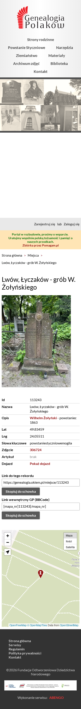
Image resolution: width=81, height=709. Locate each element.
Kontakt (41, 71)
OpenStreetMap (69, 625)
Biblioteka (59, 63)
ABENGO (56, 697)
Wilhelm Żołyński (43, 418)
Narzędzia (64, 47)
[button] (40, 574)
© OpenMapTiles (37, 625)
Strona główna (12, 255)
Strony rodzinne (40, 39)
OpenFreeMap (18, 625)
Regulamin (17, 649)
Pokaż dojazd (40, 463)
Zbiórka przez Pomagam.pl (40, 245)
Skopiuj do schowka (21, 491)
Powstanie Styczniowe (26, 47)
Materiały (56, 55)
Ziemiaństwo (26, 55)
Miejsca (33, 255)
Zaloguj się (71, 224)
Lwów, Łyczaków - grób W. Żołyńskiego (29, 263)
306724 (35, 450)
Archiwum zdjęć (26, 63)
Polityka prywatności (25, 653)
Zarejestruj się (44, 224)
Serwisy (15, 645)
